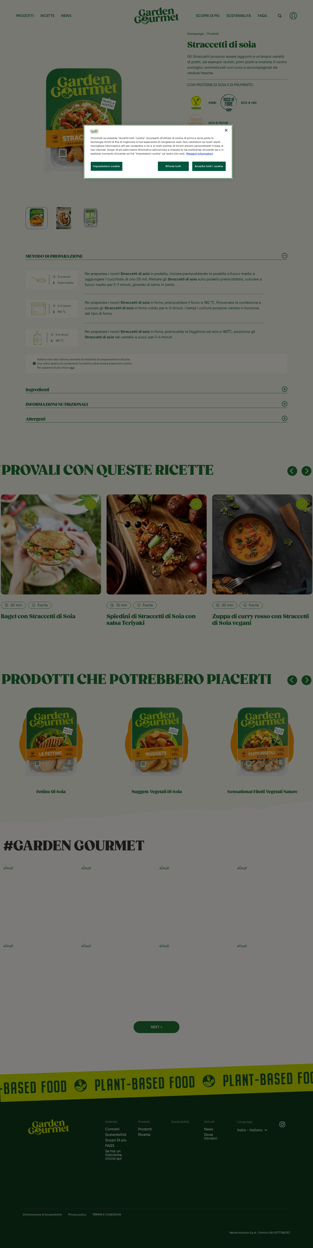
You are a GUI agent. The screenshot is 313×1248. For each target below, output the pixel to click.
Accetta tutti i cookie (209, 166)
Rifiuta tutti (173, 166)
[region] (158, 152)
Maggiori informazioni (199, 153)
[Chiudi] (226, 130)
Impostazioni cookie (106, 166)
